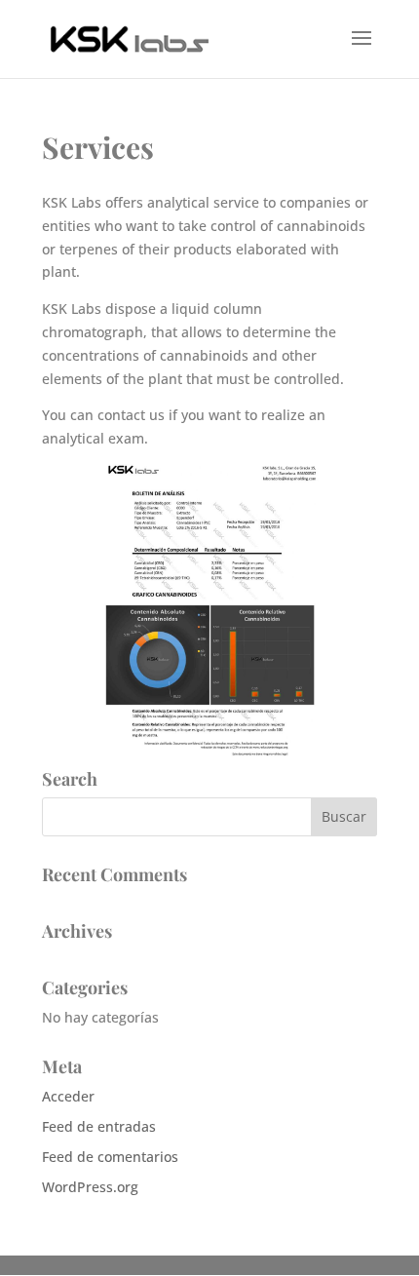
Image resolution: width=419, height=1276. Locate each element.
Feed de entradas (99, 1126)
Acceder (68, 1096)
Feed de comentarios (110, 1156)
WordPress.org (90, 1187)
